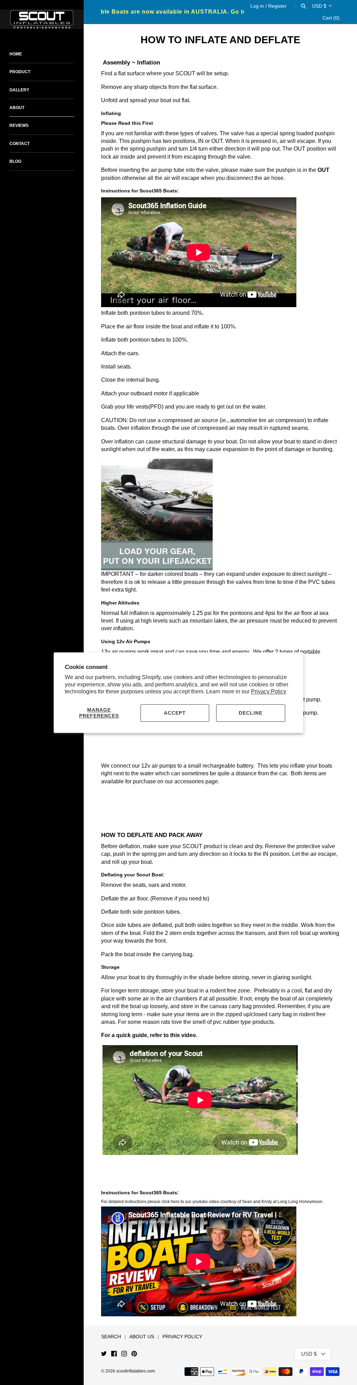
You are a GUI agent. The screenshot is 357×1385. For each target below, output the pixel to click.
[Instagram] (124, 1354)
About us (141, 1336)
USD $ (319, 6)
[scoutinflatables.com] (42, 19)
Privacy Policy (268, 692)
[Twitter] (104, 1354)
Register (277, 6)
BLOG (15, 161)
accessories (189, 781)
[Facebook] (114, 1354)
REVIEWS (19, 125)
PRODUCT (19, 71)
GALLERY (19, 89)
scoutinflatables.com (135, 1371)
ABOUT (16, 107)
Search (111, 1336)
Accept (175, 713)
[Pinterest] (134, 1354)
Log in (257, 6)
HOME (15, 54)
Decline (251, 713)
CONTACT (19, 143)
